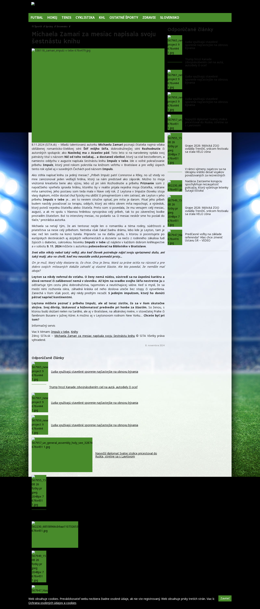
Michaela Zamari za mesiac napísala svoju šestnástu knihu (94, 336)
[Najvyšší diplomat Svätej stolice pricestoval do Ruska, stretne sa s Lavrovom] (175, 122)
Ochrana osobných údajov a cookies (52, 603)
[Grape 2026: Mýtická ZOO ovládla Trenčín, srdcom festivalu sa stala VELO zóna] (175, 149)
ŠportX (38, 26)
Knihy (74, 332)
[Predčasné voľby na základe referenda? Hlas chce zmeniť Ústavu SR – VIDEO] (175, 237)
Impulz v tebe (60, 332)
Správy (49, 26)
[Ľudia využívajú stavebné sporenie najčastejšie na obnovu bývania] (175, 45)
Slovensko (62, 26)
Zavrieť (225, 598)
